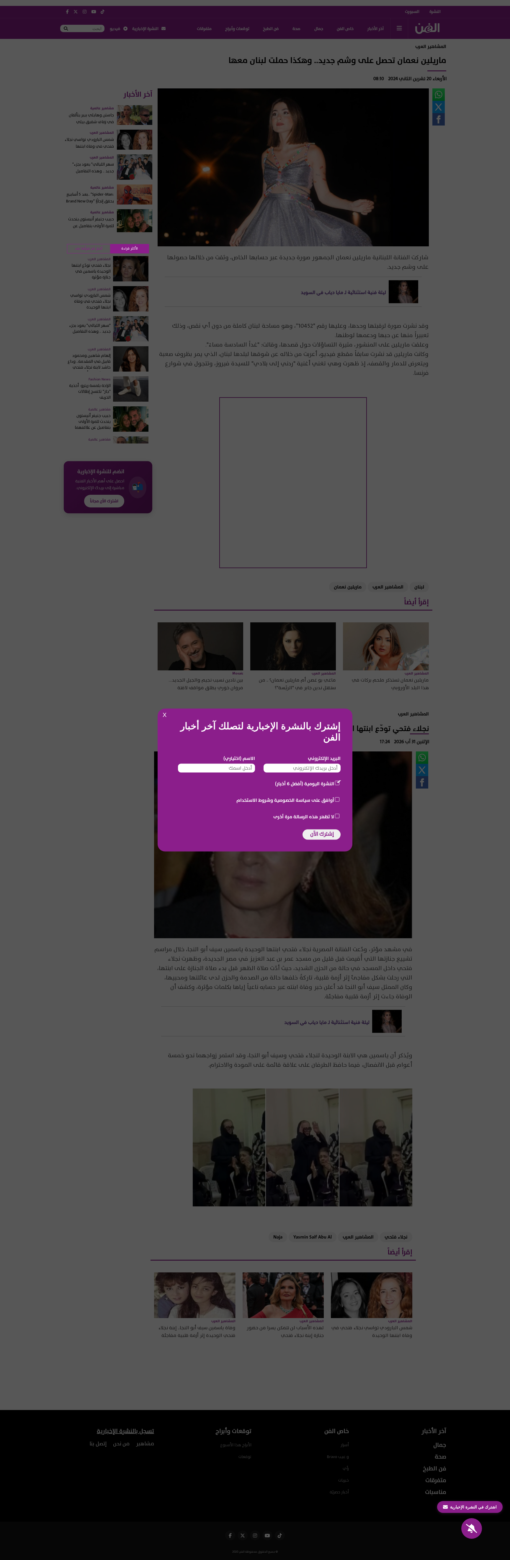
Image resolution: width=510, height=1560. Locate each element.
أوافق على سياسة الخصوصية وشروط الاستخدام (285, 800)
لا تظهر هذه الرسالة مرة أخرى (303, 817)
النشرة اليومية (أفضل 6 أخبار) (304, 784)
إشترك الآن (322, 834)
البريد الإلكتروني (324, 758)
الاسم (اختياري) (239, 758)
